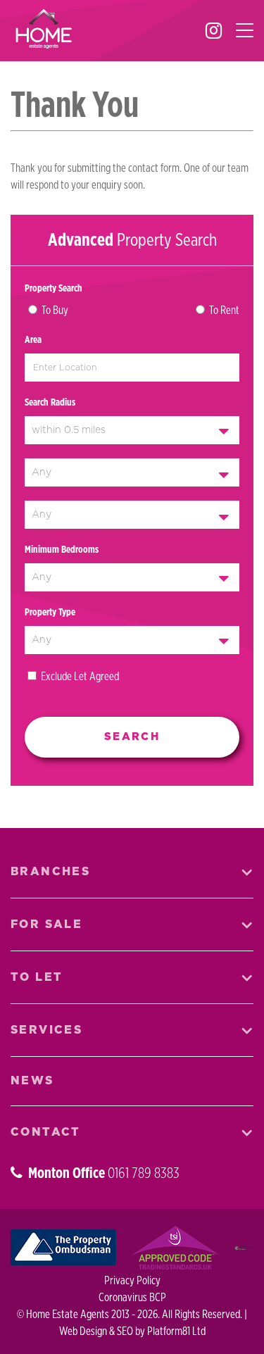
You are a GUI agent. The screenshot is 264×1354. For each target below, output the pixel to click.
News (32, 1080)
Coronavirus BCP (132, 1297)
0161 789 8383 (144, 1173)
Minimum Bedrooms (62, 550)
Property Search (53, 289)
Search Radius (50, 403)
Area (33, 340)
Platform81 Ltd (176, 1331)
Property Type (50, 613)
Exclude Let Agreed (80, 676)
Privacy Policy (132, 1280)
